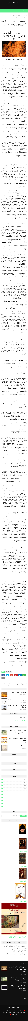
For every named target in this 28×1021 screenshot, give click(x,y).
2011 (14, 801)
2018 (14, 786)
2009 (14, 807)
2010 (14, 804)
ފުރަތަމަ (9, 1007)
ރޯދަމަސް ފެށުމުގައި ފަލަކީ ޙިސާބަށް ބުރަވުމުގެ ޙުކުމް (19, 987)
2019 (14, 783)
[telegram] (12, 6)
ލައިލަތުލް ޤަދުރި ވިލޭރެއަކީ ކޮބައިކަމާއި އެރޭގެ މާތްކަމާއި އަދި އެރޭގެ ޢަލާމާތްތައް (18, 969)
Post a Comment (21, 721)
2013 (14, 795)
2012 (14, 798)
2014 (14, 792)
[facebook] (16, 6)
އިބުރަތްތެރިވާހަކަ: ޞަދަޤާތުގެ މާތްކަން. (19, 692)
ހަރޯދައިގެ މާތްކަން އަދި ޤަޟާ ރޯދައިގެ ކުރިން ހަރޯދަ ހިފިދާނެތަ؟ (17, 732)
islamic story (17, 15)
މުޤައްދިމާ (13, 1007)
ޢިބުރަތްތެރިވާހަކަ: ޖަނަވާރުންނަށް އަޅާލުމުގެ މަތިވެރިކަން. (17, 706)
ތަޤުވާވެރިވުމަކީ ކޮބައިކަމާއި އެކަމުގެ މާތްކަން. (17, 739)
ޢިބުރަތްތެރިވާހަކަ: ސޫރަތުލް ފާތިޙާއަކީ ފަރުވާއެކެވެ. (17, 699)
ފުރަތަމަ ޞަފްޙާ (24, 15)
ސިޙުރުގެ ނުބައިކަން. (22, 746)
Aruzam (24, 29)
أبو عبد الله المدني (14, 2)
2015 (14, 789)
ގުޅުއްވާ (18, 1007)
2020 (14, 780)
